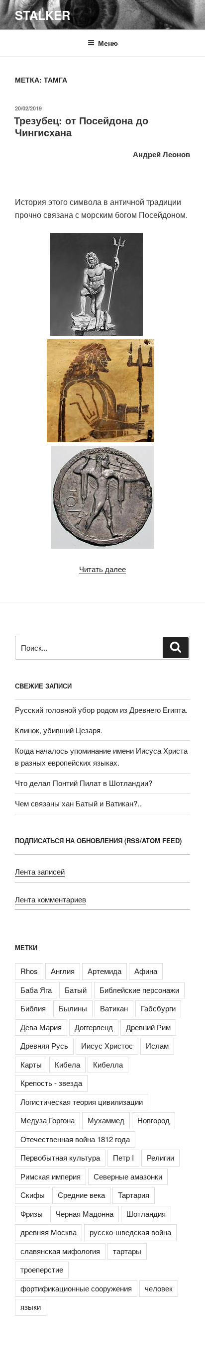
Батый (76, 989)
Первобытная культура (60, 1157)
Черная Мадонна (84, 1213)
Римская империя (50, 1176)
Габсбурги (158, 1008)
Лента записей (40, 871)
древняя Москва (48, 1232)
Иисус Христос (107, 1045)
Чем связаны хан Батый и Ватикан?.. (78, 803)
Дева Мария (41, 1027)
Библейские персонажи (139, 989)
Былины (73, 1008)
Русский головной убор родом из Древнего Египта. (101, 709)
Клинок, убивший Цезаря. (58, 730)
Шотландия (146, 1213)
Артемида (104, 971)
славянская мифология (60, 1251)
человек (159, 1288)
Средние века (81, 1194)
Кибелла (108, 1064)
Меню (108, 43)
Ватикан (114, 1008)
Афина (145, 971)
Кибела (67, 1064)
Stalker (42, 14)
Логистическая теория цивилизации (81, 1101)
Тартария (133, 1194)
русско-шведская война (130, 1232)
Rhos (29, 971)
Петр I (123, 1157)
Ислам (157, 1045)
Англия (63, 971)
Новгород (153, 1120)
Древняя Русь (44, 1045)
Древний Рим (148, 1027)
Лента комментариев (50, 899)
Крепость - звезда (51, 1083)
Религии (160, 1157)
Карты (31, 1064)
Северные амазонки (128, 1176)
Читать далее (102, 569)
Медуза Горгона (47, 1120)
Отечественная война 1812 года (75, 1139)
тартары (127, 1251)
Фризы (31, 1213)
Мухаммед (106, 1120)
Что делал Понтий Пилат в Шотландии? (83, 783)
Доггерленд (94, 1027)
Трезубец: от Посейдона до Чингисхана (81, 126)
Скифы (32, 1194)
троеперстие (41, 1269)
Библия (33, 1008)
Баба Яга (36, 989)
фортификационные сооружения (76, 1288)
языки (30, 1306)
